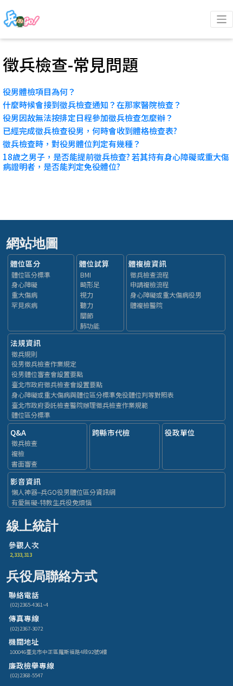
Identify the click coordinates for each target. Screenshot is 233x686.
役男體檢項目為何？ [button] (39, 91)
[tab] (116, 92)
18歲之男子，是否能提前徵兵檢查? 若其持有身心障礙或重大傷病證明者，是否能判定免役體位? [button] (116, 161)
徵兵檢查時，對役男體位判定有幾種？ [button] (72, 143)
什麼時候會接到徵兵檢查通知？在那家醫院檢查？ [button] (92, 104)
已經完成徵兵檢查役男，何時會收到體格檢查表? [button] (90, 130)
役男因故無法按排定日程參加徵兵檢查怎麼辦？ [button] (88, 117)
